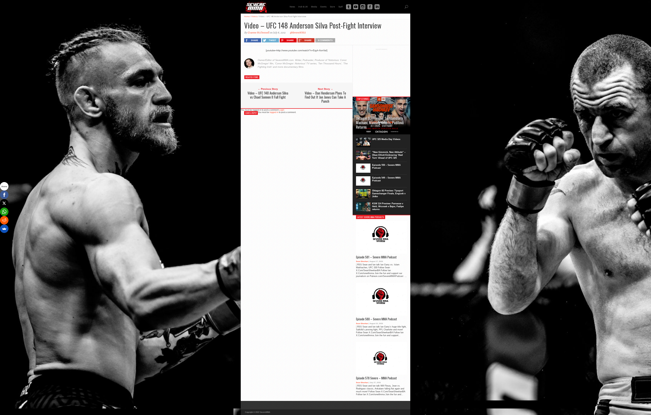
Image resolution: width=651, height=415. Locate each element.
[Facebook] (4, 195)
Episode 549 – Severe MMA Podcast (386, 179)
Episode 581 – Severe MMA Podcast (376, 257)
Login (281, 110)
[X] (4, 203)
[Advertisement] (381, 71)
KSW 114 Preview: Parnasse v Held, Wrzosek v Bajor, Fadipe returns (388, 206)
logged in (274, 112)
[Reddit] (4, 220)
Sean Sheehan (362, 261)
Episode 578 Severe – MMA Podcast (376, 378)
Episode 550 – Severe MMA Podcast (386, 166)
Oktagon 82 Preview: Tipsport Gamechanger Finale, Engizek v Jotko (389, 193)
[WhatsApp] (4, 212)
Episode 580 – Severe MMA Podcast (376, 319)
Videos (254, 16)
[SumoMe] (4, 228)
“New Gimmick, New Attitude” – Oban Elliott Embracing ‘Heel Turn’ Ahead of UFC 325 (389, 155)
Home (247, 16)
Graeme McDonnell (258, 32)
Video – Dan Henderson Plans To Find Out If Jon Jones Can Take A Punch (325, 97)
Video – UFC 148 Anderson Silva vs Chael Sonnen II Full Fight (268, 95)
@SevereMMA (297, 32)
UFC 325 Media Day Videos (386, 139)
